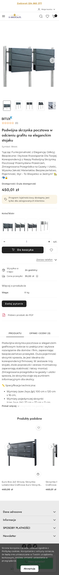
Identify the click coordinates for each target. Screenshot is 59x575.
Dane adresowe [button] (12, 512)
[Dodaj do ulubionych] (51, 250)
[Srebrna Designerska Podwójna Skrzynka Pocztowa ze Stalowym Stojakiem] (44, 226)
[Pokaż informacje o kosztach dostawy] (37, 276)
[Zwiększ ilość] (49, 242)
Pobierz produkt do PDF (21, 315)
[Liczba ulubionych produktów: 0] (47, 16)
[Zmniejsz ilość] (4, 242)
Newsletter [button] (9, 536)
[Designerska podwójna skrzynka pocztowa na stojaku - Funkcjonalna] (8, 226)
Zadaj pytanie (14, 303)
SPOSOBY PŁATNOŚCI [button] (16, 528)
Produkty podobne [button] (29, 418)
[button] (52, 60)
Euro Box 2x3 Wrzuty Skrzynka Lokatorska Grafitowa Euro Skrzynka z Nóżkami (22, 483)
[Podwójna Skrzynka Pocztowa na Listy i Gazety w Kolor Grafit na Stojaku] (20, 226)
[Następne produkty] (51, 447)
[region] (26, 226)
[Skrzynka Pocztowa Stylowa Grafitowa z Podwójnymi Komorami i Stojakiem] (32, 226)
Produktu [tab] (15, 333)
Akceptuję (29, 568)
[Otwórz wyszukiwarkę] (41, 16)
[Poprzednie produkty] (7, 447)
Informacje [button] (9, 520)
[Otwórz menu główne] (3, 16)
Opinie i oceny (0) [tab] (39, 333)
